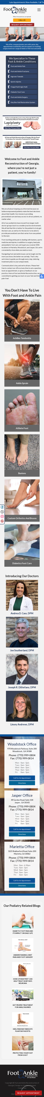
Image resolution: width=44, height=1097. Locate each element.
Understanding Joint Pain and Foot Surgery (23, 956)
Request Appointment (22, 25)
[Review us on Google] (2, 522)
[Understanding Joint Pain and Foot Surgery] (22, 945)
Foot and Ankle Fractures (20, 71)
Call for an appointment (22, 778)
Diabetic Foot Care (18, 92)
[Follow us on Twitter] (2, 513)
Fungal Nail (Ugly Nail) (19, 87)
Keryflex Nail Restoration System (23, 102)
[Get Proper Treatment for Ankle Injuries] (22, 995)
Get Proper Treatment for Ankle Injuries (23, 1006)
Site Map (14, 1094)
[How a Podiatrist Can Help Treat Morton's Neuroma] (22, 969)
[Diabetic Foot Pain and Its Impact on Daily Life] (22, 920)
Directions (22, 783)
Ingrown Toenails (17, 76)
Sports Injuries (16, 82)
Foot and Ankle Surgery (19, 97)
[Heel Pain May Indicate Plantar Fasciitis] (22, 1019)
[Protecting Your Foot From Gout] (22, 1043)
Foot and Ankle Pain (18, 66)
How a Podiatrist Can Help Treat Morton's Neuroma (22, 981)
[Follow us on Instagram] (2, 517)
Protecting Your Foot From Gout (23, 1054)
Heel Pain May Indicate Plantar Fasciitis (23, 1030)
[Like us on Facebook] (2, 508)
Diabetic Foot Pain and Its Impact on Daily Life (23, 932)
